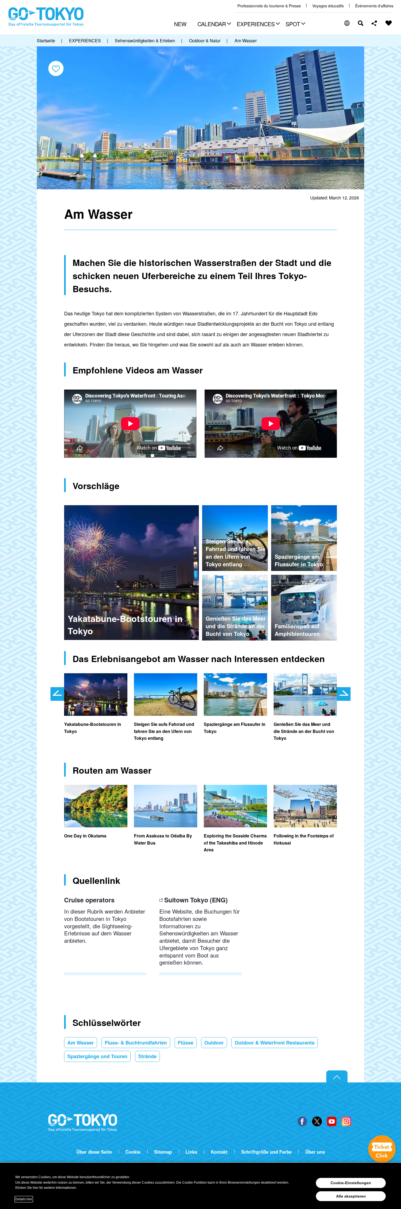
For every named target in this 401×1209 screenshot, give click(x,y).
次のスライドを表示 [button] (344, 694)
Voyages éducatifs (328, 5)
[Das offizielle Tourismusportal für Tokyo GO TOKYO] (46, 17)
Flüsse (185, 1042)
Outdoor (214, 1042)
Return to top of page (337, 1076)
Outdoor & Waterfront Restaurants (275, 1042)
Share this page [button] (374, 23)
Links (191, 1152)
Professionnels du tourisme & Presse (269, 5)
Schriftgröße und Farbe (266, 1152)
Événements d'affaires (374, 5)
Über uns (315, 1152)
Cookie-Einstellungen (351, 1183)
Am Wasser (80, 1042)
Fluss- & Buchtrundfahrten (136, 1042)
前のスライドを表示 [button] (57, 694)
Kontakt (219, 1152)
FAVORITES (388, 23)
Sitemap (163, 1152)
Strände (147, 1056)
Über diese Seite (94, 1152)
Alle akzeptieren (351, 1196)
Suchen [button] (360, 23)
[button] (213, 24)
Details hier (23, 1199)
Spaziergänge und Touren (97, 1056)
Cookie (132, 1152)
